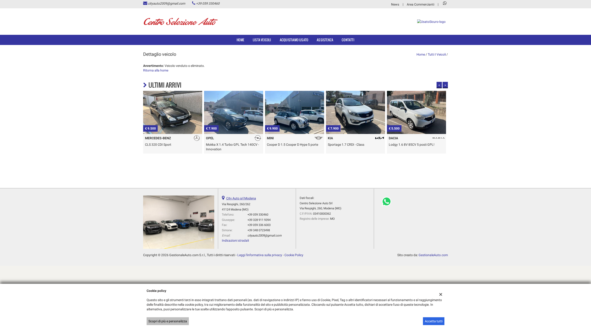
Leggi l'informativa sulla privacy (259, 255)
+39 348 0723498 (258, 230)
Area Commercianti (420, 4)
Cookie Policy (293, 255)
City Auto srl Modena (241, 198)
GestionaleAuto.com (433, 255)
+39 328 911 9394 (259, 220)
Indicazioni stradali (235, 240)
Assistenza (325, 39)
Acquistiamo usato (294, 39)
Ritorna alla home (155, 70)
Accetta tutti (434, 321)
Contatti (348, 39)
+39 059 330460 (208, 3)
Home (240, 39)
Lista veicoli (262, 39)
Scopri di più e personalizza (167, 321)
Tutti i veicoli (437, 54)
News (395, 4)
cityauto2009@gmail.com (166, 3)
